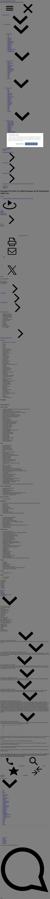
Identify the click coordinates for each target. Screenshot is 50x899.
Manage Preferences (20, 143)
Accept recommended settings (31, 143)
